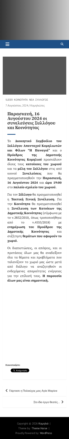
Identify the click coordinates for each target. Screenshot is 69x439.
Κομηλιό (43, 423)
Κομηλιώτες (37, 105)
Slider (9, 99)
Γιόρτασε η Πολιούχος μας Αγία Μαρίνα (33, 390)
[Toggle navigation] (7, 44)
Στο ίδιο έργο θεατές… (46, 402)
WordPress (46, 433)
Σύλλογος (41, 99)
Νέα (31, 99)
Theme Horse (39, 428)
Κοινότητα (21, 99)
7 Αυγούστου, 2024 (17, 105)
